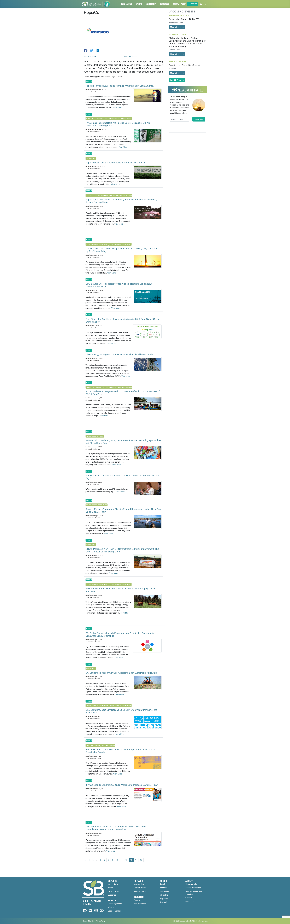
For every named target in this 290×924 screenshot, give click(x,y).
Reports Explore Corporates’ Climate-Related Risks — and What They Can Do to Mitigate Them (123, 510)
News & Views (126, 4)
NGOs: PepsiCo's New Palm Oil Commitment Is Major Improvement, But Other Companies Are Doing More (122, 550)
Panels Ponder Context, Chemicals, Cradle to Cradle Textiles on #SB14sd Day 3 (122, 477)
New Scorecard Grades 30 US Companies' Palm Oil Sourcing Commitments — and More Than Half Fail (116, 828)
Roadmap (163, 888)
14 (136, 860)
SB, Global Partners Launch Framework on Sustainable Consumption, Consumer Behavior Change (121, 634)
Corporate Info (191, 884)
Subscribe (193, 4)
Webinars (111, 907)
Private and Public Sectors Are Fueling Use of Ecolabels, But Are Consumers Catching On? (118, 124)
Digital (176, 4)
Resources (164, 4)
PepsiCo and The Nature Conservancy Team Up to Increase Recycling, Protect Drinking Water (121, 201)
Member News (140, 891)
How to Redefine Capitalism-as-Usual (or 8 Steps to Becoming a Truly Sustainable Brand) (121, 751)
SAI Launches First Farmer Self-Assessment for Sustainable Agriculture (121, 673)
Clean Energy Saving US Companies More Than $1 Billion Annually (119, 354)
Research (163, 902)
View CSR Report (131, 57)
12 (126, 860)
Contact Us (189, 901)
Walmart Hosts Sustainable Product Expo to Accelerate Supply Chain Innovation (120, 590)
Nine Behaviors (140, 904)
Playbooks (164, 898)
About (183, 4)
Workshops (164, 891)
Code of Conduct (114, 911)
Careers (188, 898)
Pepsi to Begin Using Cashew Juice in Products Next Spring (115, 162)
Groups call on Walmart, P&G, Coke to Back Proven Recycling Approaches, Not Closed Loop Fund (124, 441)
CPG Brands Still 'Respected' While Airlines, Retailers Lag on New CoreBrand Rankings (119, 285)
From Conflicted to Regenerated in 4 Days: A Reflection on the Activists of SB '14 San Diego (123, 392)
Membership (151, 4)
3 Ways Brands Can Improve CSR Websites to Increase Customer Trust (122, 785)
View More (117, 107)
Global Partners (140, 888)
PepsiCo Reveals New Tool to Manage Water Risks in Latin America (119, 86)
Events (139, 4)
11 (122, 860)
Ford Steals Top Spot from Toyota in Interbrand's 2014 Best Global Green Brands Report (123, 320)
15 (141, 860)
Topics (110, 888)
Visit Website (89, 57)
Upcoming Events (115, 904)
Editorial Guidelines (193, 888)
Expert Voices (113, 891)
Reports (137, 900)
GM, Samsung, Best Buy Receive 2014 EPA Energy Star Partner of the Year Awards (121, 711)
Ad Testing (164, 895)
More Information (177, 27)
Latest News (113, 884)
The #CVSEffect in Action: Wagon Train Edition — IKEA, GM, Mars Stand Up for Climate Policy (122, 250)
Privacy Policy (100, 921)
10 (117, 860)
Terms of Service (88, 921)
